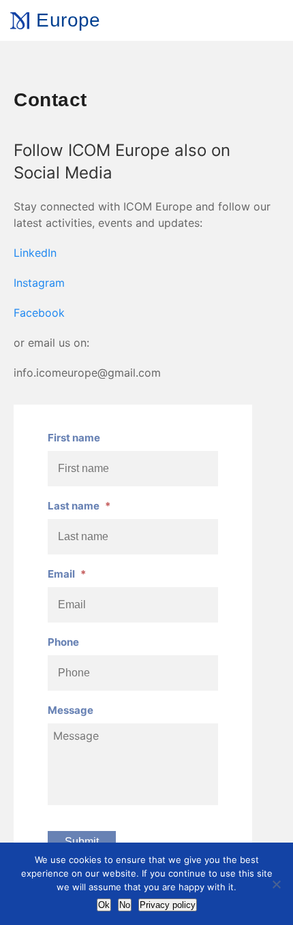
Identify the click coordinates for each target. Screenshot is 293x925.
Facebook (39, 312)
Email (67, 573)
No (124, 905)
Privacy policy (168, 905)
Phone (63, 642)
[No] (276, 884)
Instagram (39, 282)
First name (74, 437)
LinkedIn (35, 253)
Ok (104, 905)
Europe (68, 20)
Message (70, 710)
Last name (79, 505)
